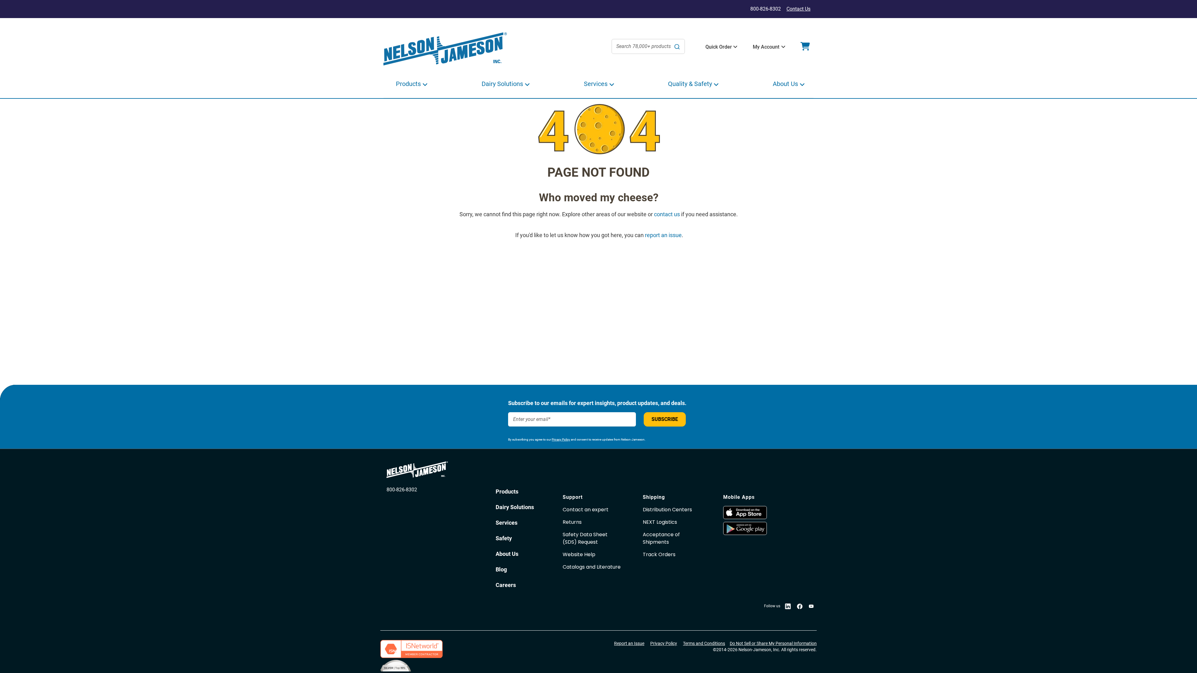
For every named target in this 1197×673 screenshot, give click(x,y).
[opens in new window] (760, 512)
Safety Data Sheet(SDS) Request (585, 538)
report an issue (663, 235)
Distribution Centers (667, 509)
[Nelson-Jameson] (445, 49)
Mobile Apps (739, 497)
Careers (506, 585)
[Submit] (677, 46)
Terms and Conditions (704, 643)
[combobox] (648, 46)
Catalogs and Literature (592, 566)
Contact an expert (585, 509)
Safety (504, 538)
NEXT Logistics (660, 522)
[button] (718, 47)
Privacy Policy (561, 439)
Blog (501, 569)
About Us (507, 554)
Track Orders (659, 554)
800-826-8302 (402, 490)
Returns (572, 522)
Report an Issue (629, 643)
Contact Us (798, 9)
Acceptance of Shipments (661, 538)
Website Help (579, 554)
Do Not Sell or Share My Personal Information (773, 643)
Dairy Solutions (515, 507)
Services (506, 522)
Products (507, 491)
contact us (667, 214)
